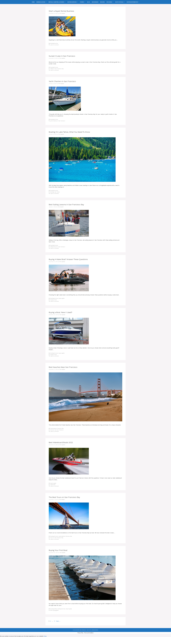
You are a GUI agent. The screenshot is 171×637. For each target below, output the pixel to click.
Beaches (102, 2)
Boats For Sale (119, 2)
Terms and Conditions (88, 632)
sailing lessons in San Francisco (57, 246)
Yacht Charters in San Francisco (62, 81)
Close (45, 636)
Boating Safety (53, 608)
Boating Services (72, 2)
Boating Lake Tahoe (55, 192)
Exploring (109, 2)
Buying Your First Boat (58, 550)
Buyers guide (61, 298)
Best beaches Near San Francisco (63, 367)
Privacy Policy (80, 632)
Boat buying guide (54, 610)
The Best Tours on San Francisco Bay (64, 497)
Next (58, 621)
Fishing (82, 2)
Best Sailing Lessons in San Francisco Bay (66, 205)
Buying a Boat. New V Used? (60, 312)
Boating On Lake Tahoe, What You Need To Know (69, 132)
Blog (88, 2)
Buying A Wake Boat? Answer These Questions (68, 259)
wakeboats (52, 484)
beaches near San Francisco (56, 429)
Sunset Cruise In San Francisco (62, 56)
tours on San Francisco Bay (56, 537)
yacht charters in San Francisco (57, 120)
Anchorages (95, 2)
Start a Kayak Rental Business (61, 11)
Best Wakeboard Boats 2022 (61, 442)
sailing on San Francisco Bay (57, 68)
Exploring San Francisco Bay (57, 428)
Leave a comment (54, 44)
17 (55, 621)
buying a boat (53, 299)
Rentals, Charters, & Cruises (56, 2)
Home (33, 2)
